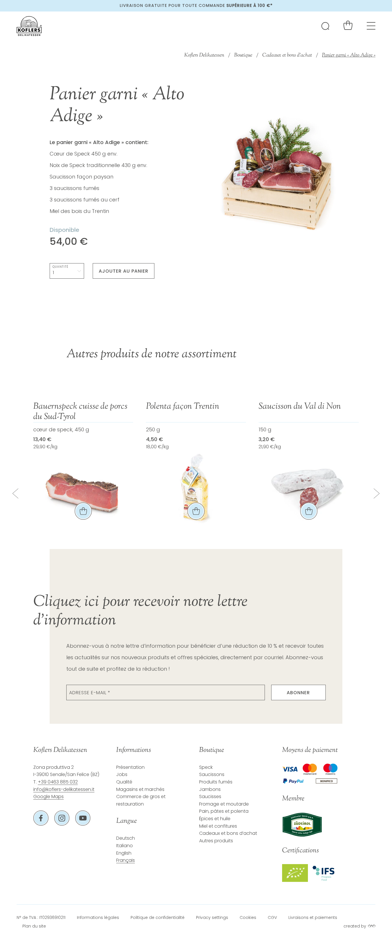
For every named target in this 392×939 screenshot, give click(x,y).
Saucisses (210, 796)
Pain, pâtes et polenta (224, 811)
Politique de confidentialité (158, 917)
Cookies (248, 917)
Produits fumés (215, 782)
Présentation (130, 767)
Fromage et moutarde (224, 804)
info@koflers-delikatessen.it (63, 789)
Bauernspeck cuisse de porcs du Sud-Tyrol (80, 411)
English (123, 853)
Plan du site (34, 926)
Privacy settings (212, 917)
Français (125, 860)
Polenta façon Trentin (182, 406)
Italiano (124, 845)
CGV (272, 917)
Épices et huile (214, 818)
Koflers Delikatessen (204, 55)
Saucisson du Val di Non (300, 406)
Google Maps (48, 796)
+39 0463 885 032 (58, 782)
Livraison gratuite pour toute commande (196, 5)
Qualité (124, 782)
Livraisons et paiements (312, 917)
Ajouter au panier (123, 271)
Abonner (298, 692)
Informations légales (98, 917)
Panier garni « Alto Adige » (348, 55)
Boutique (243, 55)
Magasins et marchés (140, 789)
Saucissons (211, 774)
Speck (206, 767)
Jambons (210, 789)
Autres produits (216, 840)
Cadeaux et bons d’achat (287, 55)
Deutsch (125, 838)
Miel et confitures (218, 826)
